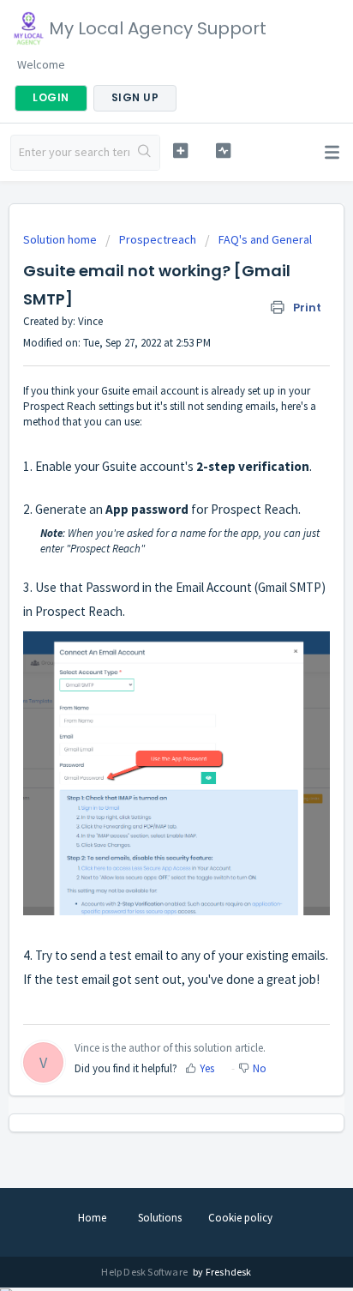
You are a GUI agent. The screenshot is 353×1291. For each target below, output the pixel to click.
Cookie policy (240, 1217)
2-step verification (252, 466)
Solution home (61, 239)
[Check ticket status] (223, 151)
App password (146, 509)
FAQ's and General (265, 239)
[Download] (145, 641)
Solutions (160, 1217)
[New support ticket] (180, 151)
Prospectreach (157, 239)
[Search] (144, 153)
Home (92, 1217)
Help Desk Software (145, 1271)
